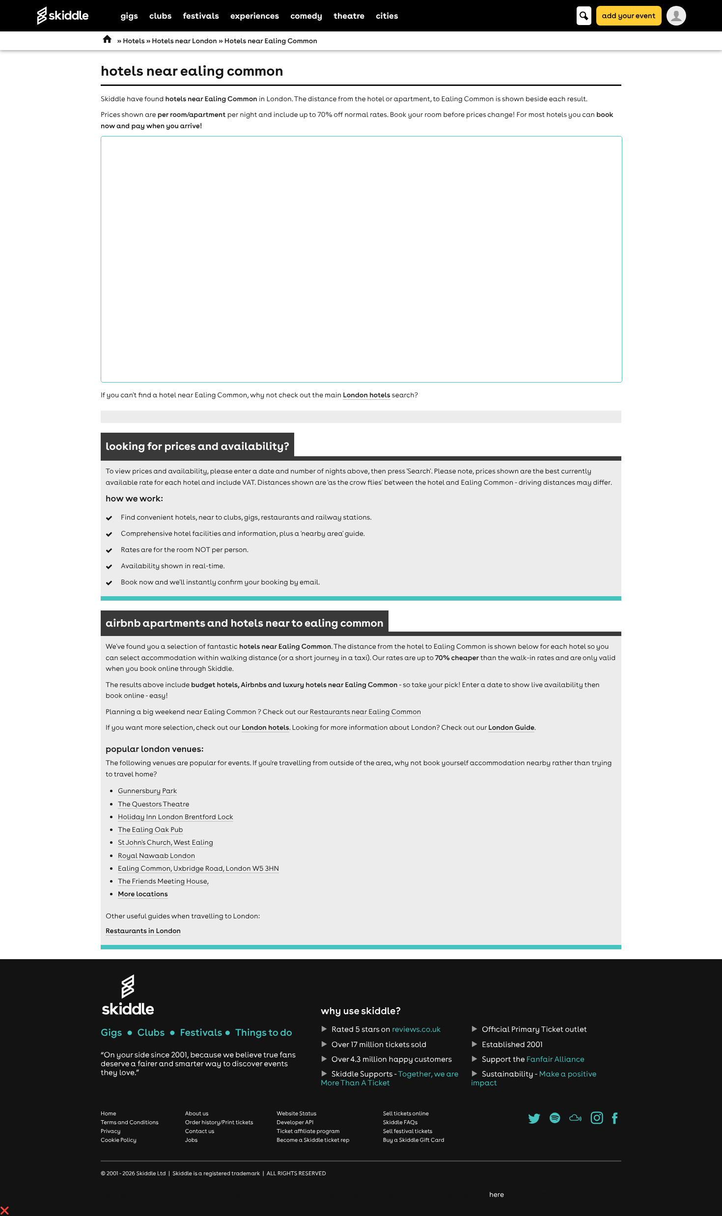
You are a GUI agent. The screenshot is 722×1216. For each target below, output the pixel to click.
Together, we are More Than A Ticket (389, 1078)
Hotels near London (184, 40)
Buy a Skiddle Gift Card (413, 1139)
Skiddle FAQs (400, 1122)
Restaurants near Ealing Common (365, 711)
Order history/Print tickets (219, 1122)
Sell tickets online (406, 1113)
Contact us (200, 1131)
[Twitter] (534, 1121)
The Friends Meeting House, (163, 881)
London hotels (366, 394)
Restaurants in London (143, 930)
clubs (160, 15)
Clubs (151, 1032)
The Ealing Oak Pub (150, 829)
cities (387, 15)
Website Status (296, 1113)
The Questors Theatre (153, 804)
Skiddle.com (75, 16)
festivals (201, 15)
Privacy (110, 1131)
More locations (143, 893)
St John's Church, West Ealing (165, 842)
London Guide (511, 727)
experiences (254, 15)
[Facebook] (614, 1121)
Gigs (111, 1032)
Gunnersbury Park (147, 790)
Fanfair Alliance (555, 1059)
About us (197, 1113)
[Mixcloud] (575, 1121)
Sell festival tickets (407, 1131)
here (496, 1194)
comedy (306, 15)
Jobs (191, 1139)
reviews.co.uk (416, 1029)
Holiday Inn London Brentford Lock (175, 816)
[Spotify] (555, 1121)
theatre (348, 15)
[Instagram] (597, 1121)
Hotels (133, 40)
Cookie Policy (119, 1139)
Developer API (295, 1122)
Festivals (201, 1032)
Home (108, 1113)
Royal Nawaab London (156, 855)
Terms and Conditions (130, 1122)
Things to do (263, 1032)
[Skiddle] (128, 994)
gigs (130, 15)
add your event (629, 15)
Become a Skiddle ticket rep (313, 1139)
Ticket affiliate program (308, 1131)
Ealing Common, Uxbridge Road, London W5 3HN (198, 868)
